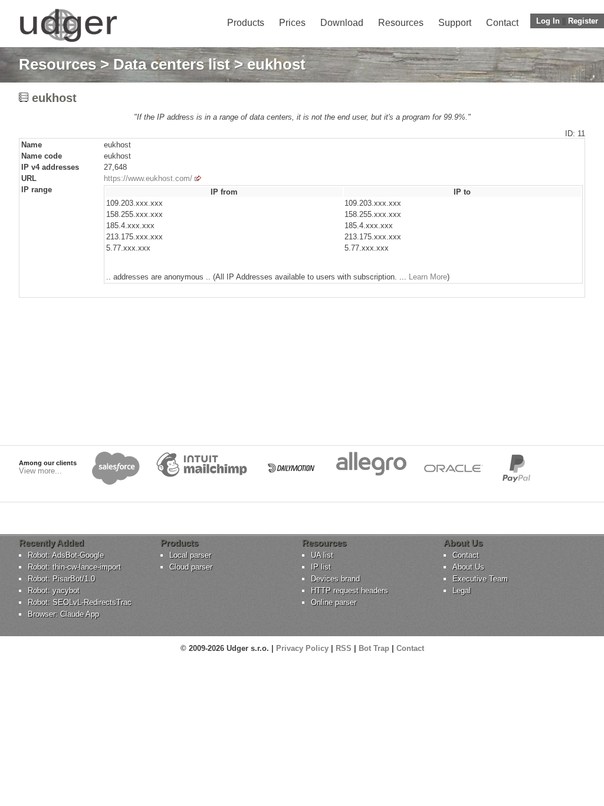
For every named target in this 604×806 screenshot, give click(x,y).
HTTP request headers (349, 590)
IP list (321, 566)
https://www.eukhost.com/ (148, 178)
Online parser (333, 602)
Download (341, 23)
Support (454, 23)
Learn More (428, 276)
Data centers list (171, 64)
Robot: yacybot (54, 590)
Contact (502, 23)
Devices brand (335, 578)
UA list (322, 555)
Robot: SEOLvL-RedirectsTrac (80, 602)
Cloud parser (190, 566)
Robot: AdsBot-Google (66, 555)
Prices (292, 23)
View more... (40, 470)
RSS (344, 648)
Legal (461, 590)
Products (245, 23)
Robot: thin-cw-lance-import (74, 566)
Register (583, 21)
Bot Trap (374, 648)
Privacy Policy (302, 648)
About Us (468, 566)
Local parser (190, 555)
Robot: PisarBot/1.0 (61, 578)
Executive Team (480, 578)
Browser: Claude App (63, 614)
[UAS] (68, 41)
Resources (401, 23)
